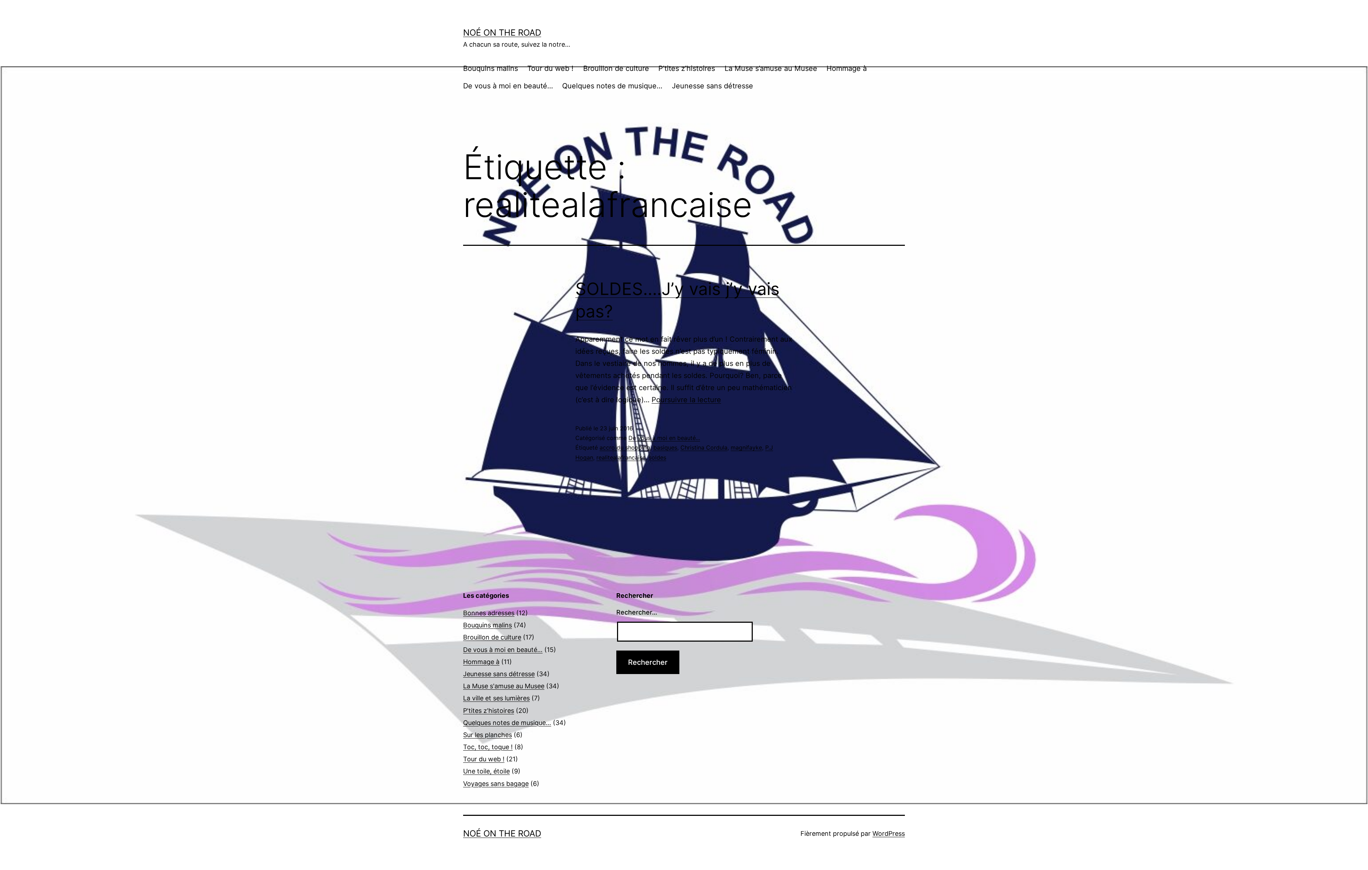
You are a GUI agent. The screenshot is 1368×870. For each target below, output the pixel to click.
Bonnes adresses (488, 613)
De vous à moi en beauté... (664, 437)
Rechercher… (636, 612)
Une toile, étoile (486, 771)
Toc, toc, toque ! (488, 747)
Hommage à (846, 68)
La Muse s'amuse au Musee (503, 686)
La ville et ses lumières (496, 698)
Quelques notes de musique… (612, 86)
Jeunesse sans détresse (712, 86)
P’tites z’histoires (686, 68)
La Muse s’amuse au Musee (771, 68)
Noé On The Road (502, 32)
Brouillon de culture (616, 68)
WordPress (888, 833)
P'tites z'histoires (488, 710)
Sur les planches (487, 735)
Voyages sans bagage (496, 783)
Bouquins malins (490, 68)
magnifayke (746, 447)
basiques (665, 447)
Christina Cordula (703, 447)
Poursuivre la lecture (686, 399)
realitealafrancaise (621, 457)
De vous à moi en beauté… (508, 86)
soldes (657, 457)
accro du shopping (625, 447)
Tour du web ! (550, 68)
